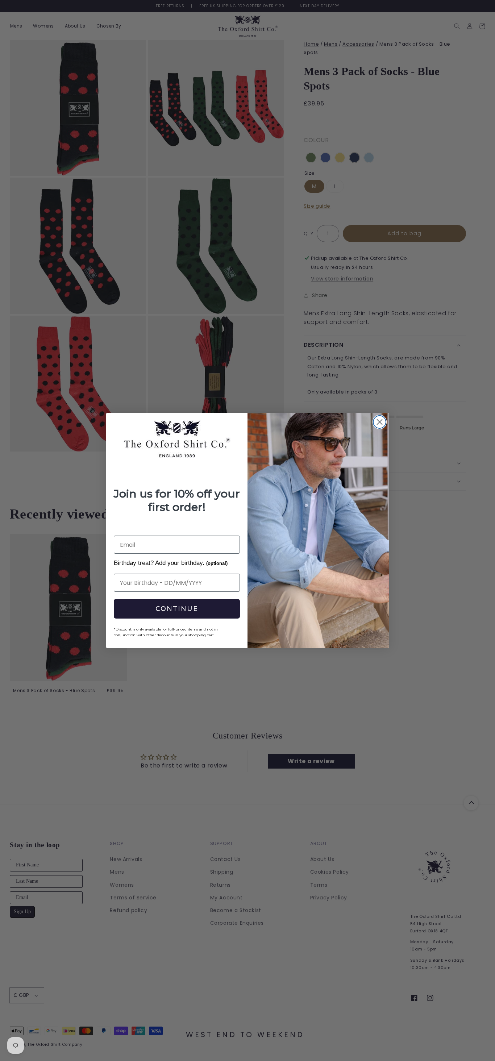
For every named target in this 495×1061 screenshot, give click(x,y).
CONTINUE (176, 609)
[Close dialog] (379, 422)
